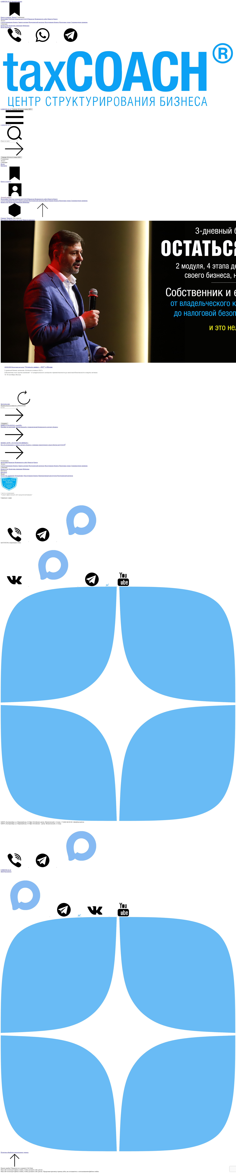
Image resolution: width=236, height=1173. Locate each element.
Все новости (5, 220)
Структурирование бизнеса (9, 22)
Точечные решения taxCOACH (18, 19)
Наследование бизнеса (52, 22)
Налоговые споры (65, 22)
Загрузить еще (5, 404)
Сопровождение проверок (79, 22)
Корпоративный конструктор (48, 476)
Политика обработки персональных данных (14, 1152)
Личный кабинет (16, 1)
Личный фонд (19, 476)
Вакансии (31, 19)
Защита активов (23, 22)
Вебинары (26, 25)
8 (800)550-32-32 (6, 1)
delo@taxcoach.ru (6, 871)
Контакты (8, 27)
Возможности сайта (41, 19)
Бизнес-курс (4, 25)
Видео (3, 27)
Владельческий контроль (36, 22)
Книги (55, 19)
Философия (4, 19)
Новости (50, 19)
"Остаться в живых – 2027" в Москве (38, 367)
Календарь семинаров (15, 25)
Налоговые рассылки (15, 220)
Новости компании (29, 220)
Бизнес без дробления (7, 476)
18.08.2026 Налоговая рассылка (14, 367)
